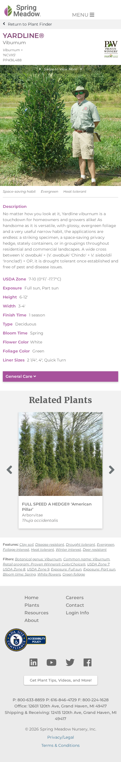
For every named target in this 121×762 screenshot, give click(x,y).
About (31, 620)
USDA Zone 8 (14, 569)
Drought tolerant (80, 544)
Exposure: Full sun (66, 569)
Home (31, 597)
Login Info (77, 612)
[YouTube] (52, 662)
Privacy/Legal (60, 737)
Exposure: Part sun (99, 569)
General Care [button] (19, 376)
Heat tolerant (42, 549)
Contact (75, 605)
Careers (75, 597)
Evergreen (105, 544)
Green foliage (73, 574)
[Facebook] (87, 662)
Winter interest (68, 549)
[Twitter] (71, 662)
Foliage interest (16, 549)
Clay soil (26, 544)
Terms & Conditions (60, 745)
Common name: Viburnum (86, 559)
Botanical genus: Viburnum (38, 559)
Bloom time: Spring (19, 574)
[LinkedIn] (35, 662)
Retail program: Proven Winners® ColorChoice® (44, 564)
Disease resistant (49, 544)
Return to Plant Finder (30, 24)
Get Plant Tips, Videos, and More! (60, 680)
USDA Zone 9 (38, 569)
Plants (31, 605)
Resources (36, 612)
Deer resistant (95, 549)
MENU (81, 15)
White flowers (49, 574)
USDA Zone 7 (98, 564)
